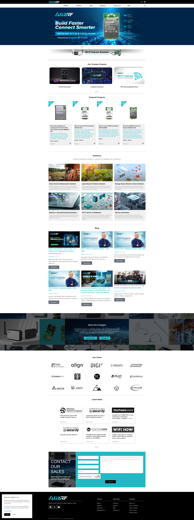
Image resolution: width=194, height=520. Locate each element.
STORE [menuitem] (66, 5)
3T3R (129, 129)
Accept (7, 514)
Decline (14, 514)
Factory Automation (122, 212)
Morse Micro (53, 133)
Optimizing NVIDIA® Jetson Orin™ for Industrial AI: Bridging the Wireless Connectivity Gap (62, 251)
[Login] (141, 2)
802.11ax (114, 129)
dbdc (132, 129)
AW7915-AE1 (84, 133)
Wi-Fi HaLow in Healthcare (91, 212)
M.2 (75, 131)
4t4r (80, 129)
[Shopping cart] (145, 2)
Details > (53, 144)
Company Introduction (97, 87)
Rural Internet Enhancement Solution (62, 184)
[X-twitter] (54, 507)
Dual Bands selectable (85, 132)
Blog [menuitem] (91, 5)
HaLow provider (60, 137)
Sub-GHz (59, 133)
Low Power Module (61, 138)
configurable (77, 133)
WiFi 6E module (139, 137)
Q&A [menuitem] (128, 5)
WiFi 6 (93, 129)
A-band (134, 132)
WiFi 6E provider (131, 133)
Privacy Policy (7, 511)
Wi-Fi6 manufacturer (79, 135)
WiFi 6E (140, 132)
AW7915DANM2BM (105, 132)
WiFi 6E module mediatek (129, 137)
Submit (110, 482)
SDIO (51, 136)
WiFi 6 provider (91, 133)
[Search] (145, 5)
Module (78, 131)
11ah (63, 134)
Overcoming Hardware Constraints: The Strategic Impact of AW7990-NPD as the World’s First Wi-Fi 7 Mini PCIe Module (95, 290)
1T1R (60, 134)
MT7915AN (87, 131)
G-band (130, 132)
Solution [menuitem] (79, 5)
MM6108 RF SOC (54, 134)
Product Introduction (65, 87)
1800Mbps (113, 131)
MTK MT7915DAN (107, 131)
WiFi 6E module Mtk (127, 136)
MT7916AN (125, 132)
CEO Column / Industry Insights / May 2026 (129, 249)
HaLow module (56, 136)
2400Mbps (77, 132)
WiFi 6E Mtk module (137, 136)
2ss (137, 132)
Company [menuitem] (102, 5)
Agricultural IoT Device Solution (93, 184)
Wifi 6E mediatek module (135, 135)
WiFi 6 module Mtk (83, 136)
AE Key (82, 131)
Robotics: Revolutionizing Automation (63, 212)
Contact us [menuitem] (117, 5)
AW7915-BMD (114, 132)
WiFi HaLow (64, 133)
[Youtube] (59, 507)
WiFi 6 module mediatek (84, 137)
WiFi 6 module (87, 129)
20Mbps (66, 134)
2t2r (110, 129)
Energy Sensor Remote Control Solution (129, 184)
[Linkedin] (50, 507)
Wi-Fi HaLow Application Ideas (129, 87)
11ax (83, 129)
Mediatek (77, 129)
